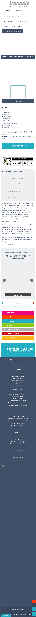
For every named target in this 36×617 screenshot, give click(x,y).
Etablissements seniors (18, 423)
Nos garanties (18, 383)
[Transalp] (18, 4)
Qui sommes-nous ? (18, 374)
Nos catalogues (18, 378)
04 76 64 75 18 (18, 458)
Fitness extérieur (18, 398)
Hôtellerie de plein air (18, 425)
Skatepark (12, 57)
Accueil (4, 57)
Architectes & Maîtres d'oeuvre (18, 419)
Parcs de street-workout (18, 401)
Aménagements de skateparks (18, 403)
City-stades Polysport (18, 396)
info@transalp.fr (18, 451)
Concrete (20, 57)
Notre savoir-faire (18, 376)
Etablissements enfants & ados (18, 421)
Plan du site (30, 614)
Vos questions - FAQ (18, 381)
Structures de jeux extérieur (18, 394)
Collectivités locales (18, 416)
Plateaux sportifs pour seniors (18, 405)
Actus (18, 385)
